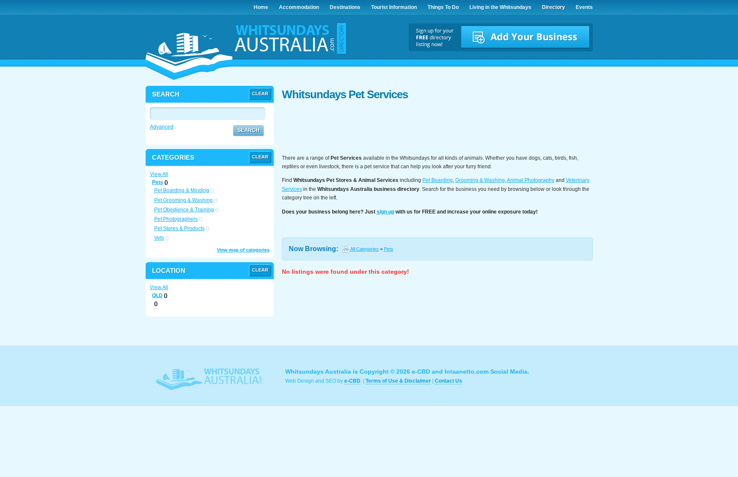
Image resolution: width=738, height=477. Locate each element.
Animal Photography (530, 180)
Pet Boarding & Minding (181, 190)
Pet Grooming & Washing (183, 200)
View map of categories (243, 249)
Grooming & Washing (480, 180)
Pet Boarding (437, 180)
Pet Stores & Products (179, 228)
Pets (388, 249)
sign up (385, 212)
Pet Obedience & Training (184, 210)
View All (159, 174)
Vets (159, 238)
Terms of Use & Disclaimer (398, 381)
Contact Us (448, 381)
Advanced (161, 127)
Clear (260, 93)
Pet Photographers (176, 219)
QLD (157, 295)
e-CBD (352, 381)
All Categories (364, 249)
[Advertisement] (437, 128)
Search (248, 130)
